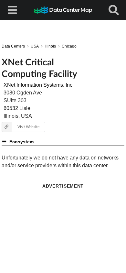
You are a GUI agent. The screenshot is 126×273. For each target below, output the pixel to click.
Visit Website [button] (28, 126)
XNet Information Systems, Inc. (39, 85)
